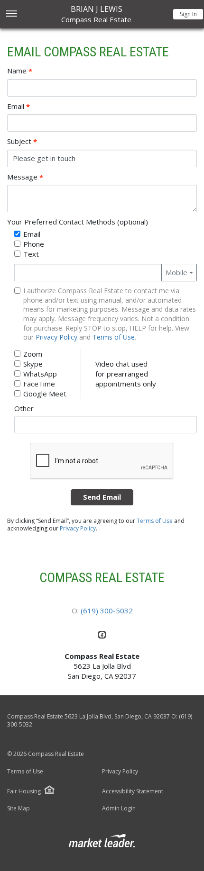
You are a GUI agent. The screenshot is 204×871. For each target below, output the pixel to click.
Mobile (176, 272)
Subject (22, 141)
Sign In (188, 14)
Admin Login (119, 808)
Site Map (18, 808)
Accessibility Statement (132, 791)
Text (31, 254)
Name (19, 71)
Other (24, 408)
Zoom (32, 354)
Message (25, 177)
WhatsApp (40, 373)
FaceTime (39, 383)
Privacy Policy (56, 336)
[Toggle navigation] (11, 14)
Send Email (102, 497)
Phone (33, 244)
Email (18, 106)
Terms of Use (114, 336)
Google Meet (44, 393)
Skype (33, 363)
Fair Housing (24, 791)
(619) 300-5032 (107, 610)
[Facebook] (102, 636)
